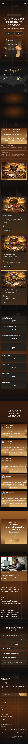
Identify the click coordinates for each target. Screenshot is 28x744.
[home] (5, 3)
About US (3, 707)
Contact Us (3, 712)
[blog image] (14, 564)
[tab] (14, 136)
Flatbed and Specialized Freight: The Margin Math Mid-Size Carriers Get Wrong (11, 601)
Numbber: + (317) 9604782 (6, 724)
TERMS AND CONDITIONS (6, 716)
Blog (2, 709)
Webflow (14, 737)
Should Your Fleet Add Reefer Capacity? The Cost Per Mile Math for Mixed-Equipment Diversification (10, 613)
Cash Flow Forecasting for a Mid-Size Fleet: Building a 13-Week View (10, 577)
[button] (25, 3)
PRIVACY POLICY (4, 714)
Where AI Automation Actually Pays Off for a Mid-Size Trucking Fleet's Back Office (10, 590)
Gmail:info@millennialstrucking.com (9, 722)
